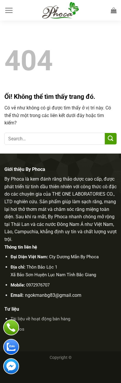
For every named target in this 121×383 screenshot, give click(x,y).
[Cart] (114, 10)
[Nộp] (111, 138)
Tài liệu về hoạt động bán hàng (40, 319)
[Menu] (8, 10)
